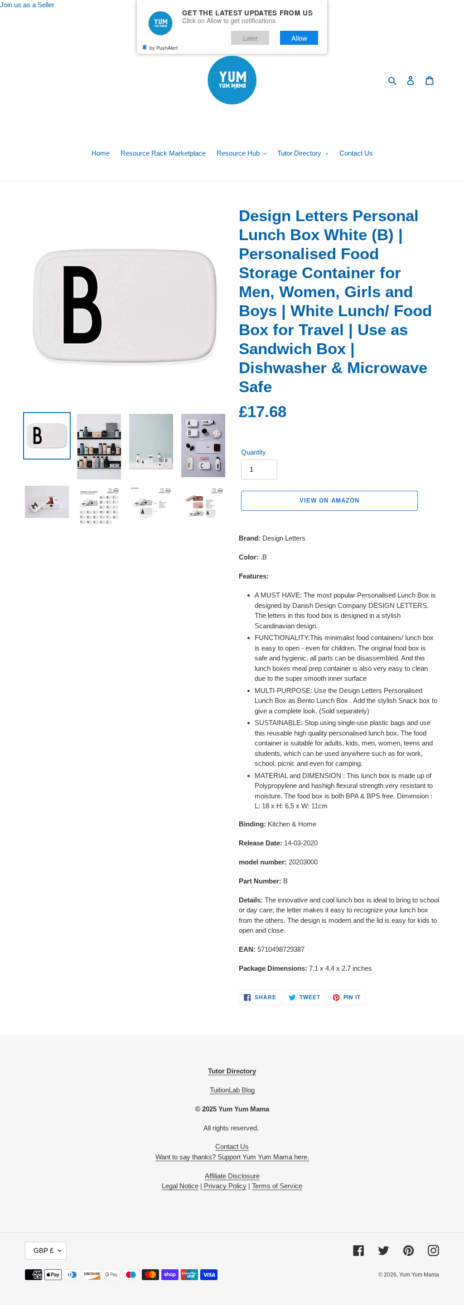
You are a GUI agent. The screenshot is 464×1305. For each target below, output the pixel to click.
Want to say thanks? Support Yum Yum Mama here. (232, 1157)
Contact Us (232, 1146)
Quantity (253, 452)
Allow (299, 38)
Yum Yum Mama (419, 1275)
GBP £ (43, 1250)
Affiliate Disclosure (232, 1176)
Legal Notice (180, 1186)
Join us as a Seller (27, 5)
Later (250, 38)
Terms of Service (277, 1186)
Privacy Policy (224, 1186)
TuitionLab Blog (232, 1090)
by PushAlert (164, 47)
